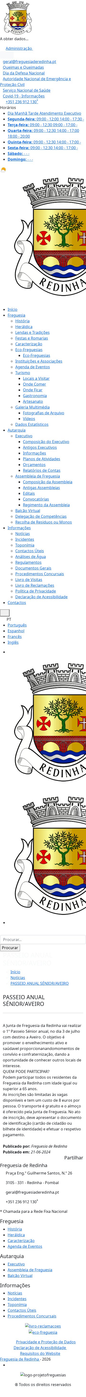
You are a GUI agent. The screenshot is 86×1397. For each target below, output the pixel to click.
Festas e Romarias (31, 338)
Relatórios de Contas (41, 470)
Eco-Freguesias (29, 349)
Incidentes (24, 539)
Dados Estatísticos (31, 424)
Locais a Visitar (36, 378)
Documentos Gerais (33, 568)
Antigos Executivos (40, 447)
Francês (15, 636)
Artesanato (33, 401)
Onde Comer (34, 384)
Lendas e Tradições (32, 332)
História (22, 321)
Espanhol (16, 630)
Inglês (13, 642)
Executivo (23, 436)
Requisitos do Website (40, 1353)
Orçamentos (34, 464)
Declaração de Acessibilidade (41, 596)
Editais (29, 493)
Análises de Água (30, 556)
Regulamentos (28, 562)
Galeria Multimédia (32, 407)
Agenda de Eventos (32, 367)
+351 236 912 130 (22, 101)
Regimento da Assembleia (46, 504)
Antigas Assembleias (41, 487)
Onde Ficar (33, 390)
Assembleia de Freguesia (37, 476)
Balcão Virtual (27, 510)
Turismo (22, 372)
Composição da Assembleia (47, 482)
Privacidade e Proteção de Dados (46, 1342)
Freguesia (16, 315)
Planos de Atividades (41, 459)
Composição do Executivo (46, 441)
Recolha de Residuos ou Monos (43, 522)
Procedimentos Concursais (39, 573)
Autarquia (17, 430)
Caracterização (28, 344)
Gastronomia (35, 395)
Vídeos (29, 418)
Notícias (22, 533)
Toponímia (24, 545)
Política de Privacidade (35, 591)
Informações (34, 453)
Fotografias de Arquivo (43, 413)
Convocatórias (36, 499)
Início (12, 309)
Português (17, 625)
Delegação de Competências (41, 516)
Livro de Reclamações (34, 585)
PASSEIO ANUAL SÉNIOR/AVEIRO (40, 983)
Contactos (17, 602)
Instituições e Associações (38, 361)
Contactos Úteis (29, 550)
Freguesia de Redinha (20, 1359)
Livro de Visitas (28, 579)
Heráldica (23, 326)
